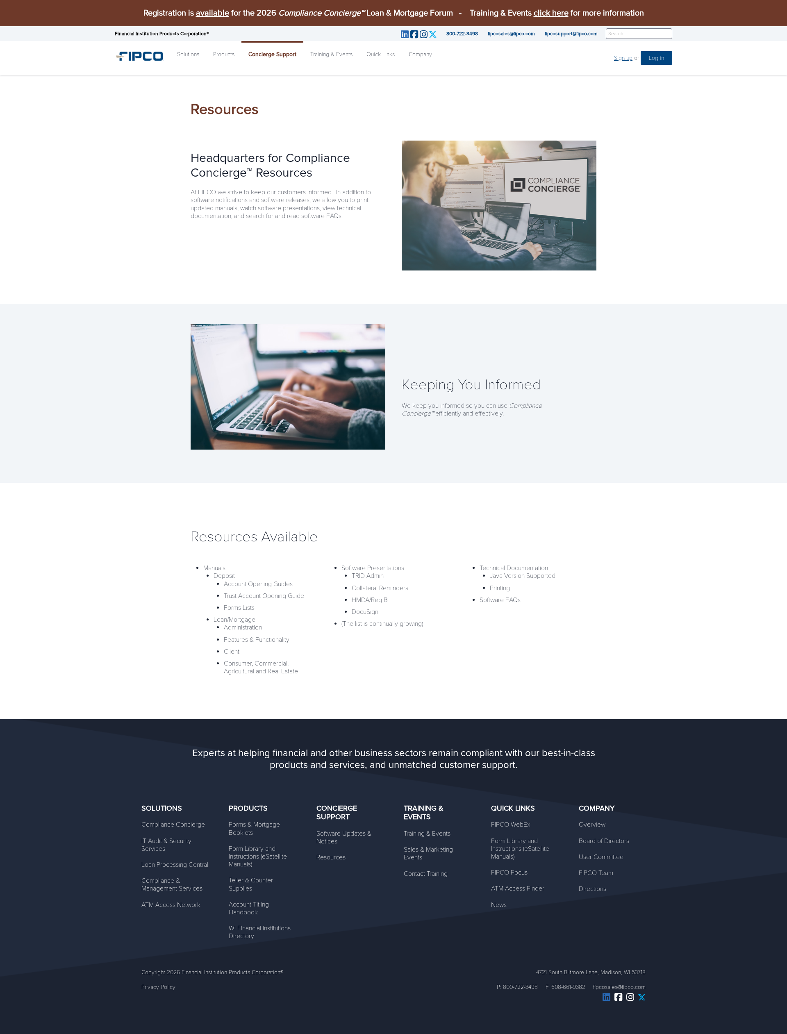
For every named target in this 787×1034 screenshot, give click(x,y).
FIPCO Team (596, 873)
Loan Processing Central (174, 865)
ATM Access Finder (517, 888)
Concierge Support (272, 54)
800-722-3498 (462, 33)
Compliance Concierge (173, 824)
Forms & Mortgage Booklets (254, 828)
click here (551, 13)
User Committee (601, 857)
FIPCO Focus (509, 872)
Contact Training (426, 874)
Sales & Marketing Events (428, 853)
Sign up (623, 58)
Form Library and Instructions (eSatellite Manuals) (258, 856)
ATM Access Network (170, 905)
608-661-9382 (568, 987)
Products (223, 54)
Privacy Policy (158, 987)
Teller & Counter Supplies (251, 884)
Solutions (188, 54)
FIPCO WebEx (510, 824)
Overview (592, 824)
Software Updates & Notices (343, 837)
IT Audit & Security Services (166, 845)
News (499, 905)
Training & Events (331, 54)
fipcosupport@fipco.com (571, 33)
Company (420, 54)
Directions (592, 889)
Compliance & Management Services (171, 885)
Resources (331, 857)
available (212, 13)
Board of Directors (604, 841)
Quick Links (380, 54)
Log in (656, 58)
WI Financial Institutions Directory (260, 932)
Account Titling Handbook (249, 908)
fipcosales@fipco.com (511, 33)
